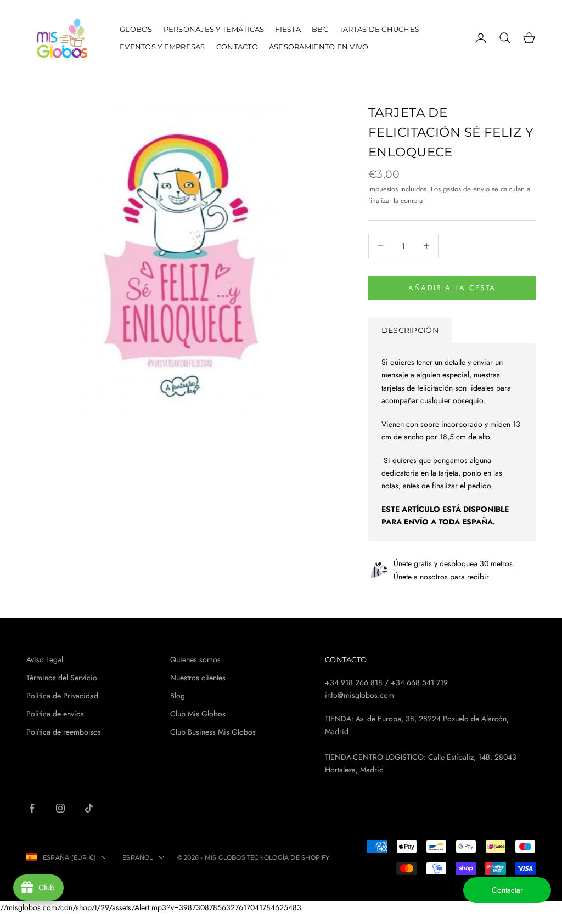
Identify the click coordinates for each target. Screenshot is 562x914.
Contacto (237, 46)
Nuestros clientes (198, 677)
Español (137, 857)
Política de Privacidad (62, 695)
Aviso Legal (44, 659)
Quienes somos (195, 659)
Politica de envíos (55, 713)
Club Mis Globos (198, 713)
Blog (177, 695)
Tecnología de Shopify (288, 857)
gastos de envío (466, 189)
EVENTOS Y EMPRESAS (162, 46)
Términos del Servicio (61, 677)
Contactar (507, 889)
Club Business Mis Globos (213, 731)
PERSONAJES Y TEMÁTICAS (214, 29)
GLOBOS (136, 29)
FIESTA (288, 29)
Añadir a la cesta (452, 288)
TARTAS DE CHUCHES (379, 29)
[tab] (410, 330)
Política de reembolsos (63, 731)
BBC (320, 29)
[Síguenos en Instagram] (60, 808)
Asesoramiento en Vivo (319, 46)
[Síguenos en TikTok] (88, 808)
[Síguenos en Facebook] (31, 808)
